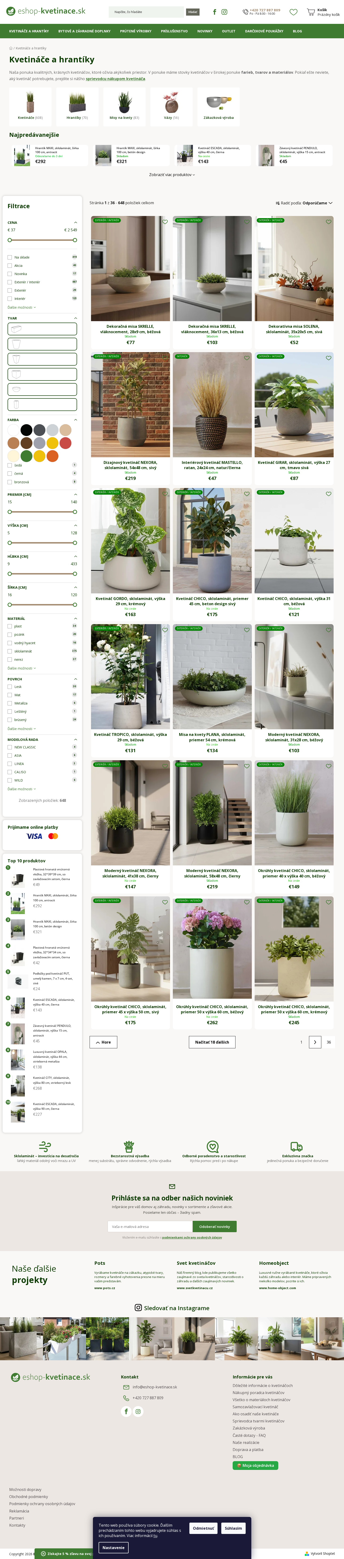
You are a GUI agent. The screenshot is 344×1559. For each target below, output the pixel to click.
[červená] (65, 443)
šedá (44, 465)
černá (44, 473)
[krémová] (13, 456)
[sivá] (39, 443)
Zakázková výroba (249, 1428)
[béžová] (65, 430)
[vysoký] (16, 404)
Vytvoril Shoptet (323, 1553)
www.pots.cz (104, 1288)
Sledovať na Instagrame (176, 1308)
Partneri (16, 1518)
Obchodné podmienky (28, 1496)
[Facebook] (214, 12)
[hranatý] (16, 329)
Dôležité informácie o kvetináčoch (263, 1385)
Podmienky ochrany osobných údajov (42, 1503)
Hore (106, 1042)
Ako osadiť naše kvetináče (256, 1413)
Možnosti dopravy (25, 1489)
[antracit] (39, 430)
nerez (45, 659)
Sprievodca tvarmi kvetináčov (258, 1421)
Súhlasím (233, 1528)
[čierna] (26, 430)
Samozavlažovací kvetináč (255, 1406)
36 (329, 1042)
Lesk (45, 686)
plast (45, 626)
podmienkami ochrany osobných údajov (192, 1237)
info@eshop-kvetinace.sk (155, 1387)
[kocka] (16, 374)
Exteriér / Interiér (45, 282)
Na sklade (45, 257)
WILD (44, 780)
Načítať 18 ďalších (212, 1042)
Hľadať (192, 12)
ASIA (44, 755)
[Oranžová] (52, 456)
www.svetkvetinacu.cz (195, 1288)
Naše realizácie (246, 1442)
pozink (45, 634)
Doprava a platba (248, 1449)
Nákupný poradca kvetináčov (258, 1392)
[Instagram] (224, 12)
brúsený (45, 719)
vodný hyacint (45, 643)
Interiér (45, 298)
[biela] (13, 430)
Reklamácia (19, 1511)
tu (155, 1535)
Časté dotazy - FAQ (249, 1435)
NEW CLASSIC (44, 747)
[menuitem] (28, 31)
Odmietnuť (203, 1528)
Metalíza (44, 703)
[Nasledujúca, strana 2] (315, 1042)
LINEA (44, 763)
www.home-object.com (277, 1288)
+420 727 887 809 (265, 10)
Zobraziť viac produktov (170, 174)
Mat (45, 695)
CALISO (44, 772)
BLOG (238, 1456)
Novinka (45, 274)
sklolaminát (45, 651)
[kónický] (16, 359)
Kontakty (17, 1525)
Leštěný (44, 711)
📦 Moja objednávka (255, 1465)
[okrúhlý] (16, 344)
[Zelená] (26, 456)
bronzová (44, 482)
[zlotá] (39, 456)
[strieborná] (52, 430)
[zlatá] (52, 443)
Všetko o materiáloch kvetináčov (261, 1399)
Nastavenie (114, 1547)
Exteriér (45, 290)
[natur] (13, 443)
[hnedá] (26, 443)
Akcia (45, 265)
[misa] (16, 389)
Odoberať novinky (214, 1226)
